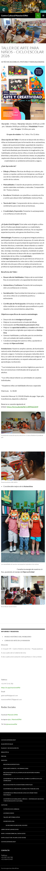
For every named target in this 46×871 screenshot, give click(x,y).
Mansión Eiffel (13, 715)
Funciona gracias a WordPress (10, 868)
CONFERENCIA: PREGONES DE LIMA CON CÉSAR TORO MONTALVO (20, 794)
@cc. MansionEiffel (14, 719)
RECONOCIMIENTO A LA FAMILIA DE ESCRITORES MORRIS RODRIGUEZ (21, 773)
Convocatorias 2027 (8, 841)
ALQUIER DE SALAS (7, 744)
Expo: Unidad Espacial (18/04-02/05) (13, 833)
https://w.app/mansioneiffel (10, 687)
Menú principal (43, 15)
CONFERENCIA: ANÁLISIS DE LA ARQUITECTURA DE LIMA (21, 789)
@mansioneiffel (11, 724)
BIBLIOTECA (5, 752)
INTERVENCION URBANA (11, 809)
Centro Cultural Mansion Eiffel (14, 15)
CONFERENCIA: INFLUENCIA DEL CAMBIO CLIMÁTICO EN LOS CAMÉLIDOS (22, 779)
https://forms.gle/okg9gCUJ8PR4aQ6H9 (22, 407)
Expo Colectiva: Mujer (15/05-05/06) (13, 837)
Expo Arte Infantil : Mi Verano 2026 (15, 768)
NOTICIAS (4, 805)
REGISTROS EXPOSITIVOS (11, 764)
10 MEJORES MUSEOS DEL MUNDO (16, 825)
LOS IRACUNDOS (8, 813)
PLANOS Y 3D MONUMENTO (10, 748)
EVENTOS (4, 760)
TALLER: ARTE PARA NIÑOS (11, 817)
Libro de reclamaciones (10, 829)
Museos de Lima (8, 821)
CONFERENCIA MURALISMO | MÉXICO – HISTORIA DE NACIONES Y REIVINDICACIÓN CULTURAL (23, 800)
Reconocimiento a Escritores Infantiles (17, 784)
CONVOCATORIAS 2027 (8, 740)
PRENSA (3, 756)
